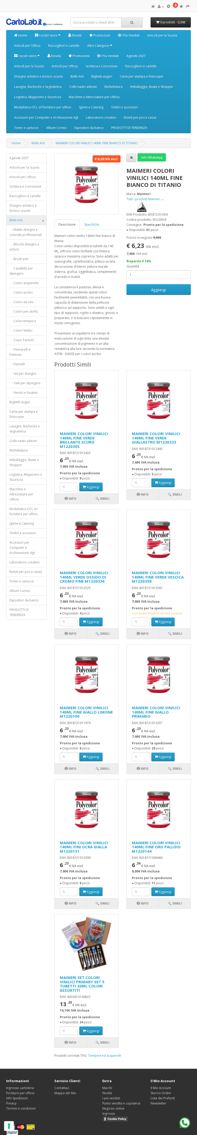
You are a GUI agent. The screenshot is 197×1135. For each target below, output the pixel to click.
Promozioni (101, 35)
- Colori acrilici (21, 292)
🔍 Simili (102, 498)
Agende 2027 (136, 56)
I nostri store (48, 35)
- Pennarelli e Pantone (20, 352)
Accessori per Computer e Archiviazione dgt (46, 117)
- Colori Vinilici (20, 330)
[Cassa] (188, 6)
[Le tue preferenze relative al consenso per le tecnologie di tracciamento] (9, 1126)
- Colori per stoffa (23, 311)
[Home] (153, 6)
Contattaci (61, 1088)
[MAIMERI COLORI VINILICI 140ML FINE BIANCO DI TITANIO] (86, 183)
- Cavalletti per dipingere (21, 271)
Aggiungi (158, 289)
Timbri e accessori (124, 107)
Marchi (107, 1088)
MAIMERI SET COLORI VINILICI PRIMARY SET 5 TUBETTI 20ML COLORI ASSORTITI (82, 984)
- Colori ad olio (21, 302)
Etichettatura (113, 86)
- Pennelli (17, 364)
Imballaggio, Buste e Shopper (151, 86)
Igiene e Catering (91, 107)
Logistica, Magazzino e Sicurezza (37, 97)
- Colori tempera (22, 321)
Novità (76, 35)
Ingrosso (108, 1113)
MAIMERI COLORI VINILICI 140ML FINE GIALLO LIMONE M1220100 (86, 712)
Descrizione (67, 224)
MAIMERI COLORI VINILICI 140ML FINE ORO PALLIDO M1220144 (156, 847)
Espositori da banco (89, 128)
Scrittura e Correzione (101, 66)
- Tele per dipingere (25, 383)
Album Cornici (56, 128)
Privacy (11, 1103)
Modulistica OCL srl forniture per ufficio (42, 107)
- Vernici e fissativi (23, 392)
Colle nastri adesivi (83, 86)
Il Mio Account (161, 1088)
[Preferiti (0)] (181, 6)
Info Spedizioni (17, 1098)
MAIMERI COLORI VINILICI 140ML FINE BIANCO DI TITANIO (97, 143)
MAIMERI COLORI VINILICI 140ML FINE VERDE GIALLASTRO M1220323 (156, 438)
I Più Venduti (130, 35)
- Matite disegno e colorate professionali (25, 232)
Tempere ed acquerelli (104, 1055)
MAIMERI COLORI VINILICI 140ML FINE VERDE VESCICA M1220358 (158, 577)
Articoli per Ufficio (27, 45)
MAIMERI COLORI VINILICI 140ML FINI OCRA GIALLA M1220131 (84, 847)
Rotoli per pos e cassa (140, 117)
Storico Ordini (161, 1093)
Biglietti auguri (101, 76)
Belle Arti (77, 76)
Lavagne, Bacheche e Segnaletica (38, 86)
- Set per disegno (22, 373)
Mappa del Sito (65, 1093)
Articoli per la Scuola (162, 35)
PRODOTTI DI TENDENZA (129, 128)
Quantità (132, 266)
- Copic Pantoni (21, 340)
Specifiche (91, 224)
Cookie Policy (116, 1119)
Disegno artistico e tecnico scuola (38, 76)
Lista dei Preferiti (163, 1098)
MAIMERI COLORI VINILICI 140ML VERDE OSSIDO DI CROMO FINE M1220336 (84, 577)
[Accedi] (161, 6)
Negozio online (113, 1108)
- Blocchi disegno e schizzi (24, 247)
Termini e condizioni (21, 1108)
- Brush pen (18, 259)
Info (72, 498)
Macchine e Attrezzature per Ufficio (94, 97)
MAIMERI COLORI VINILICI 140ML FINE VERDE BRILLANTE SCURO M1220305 (84, 440)
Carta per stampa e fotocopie (141, 76)
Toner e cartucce (26, 128)
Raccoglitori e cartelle (64, 45)
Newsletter (158, 1103)
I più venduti (111, 1098)
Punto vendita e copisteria (121, 1103)
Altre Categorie (98, 45)
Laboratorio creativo (101, 117)
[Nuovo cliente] (168, 6)
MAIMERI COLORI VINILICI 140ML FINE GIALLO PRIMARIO (156, 712)
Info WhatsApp (152, 157)
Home (22, 35)
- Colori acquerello (24, 283)
